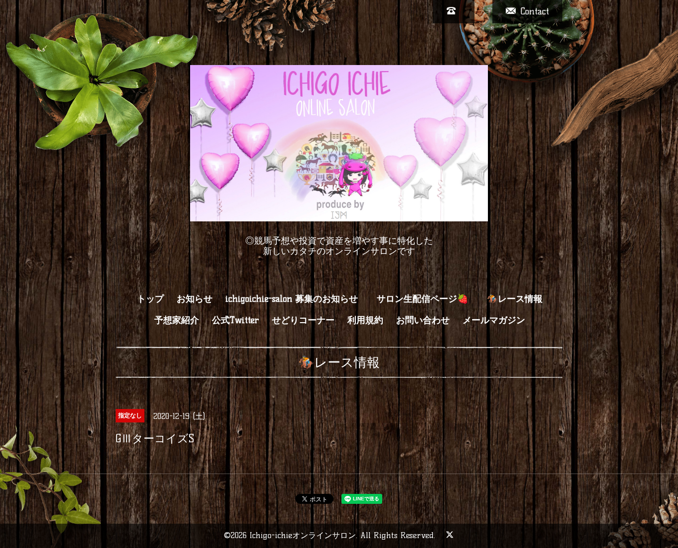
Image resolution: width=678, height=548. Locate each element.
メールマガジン (494, 320)
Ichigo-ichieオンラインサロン (303, 535)
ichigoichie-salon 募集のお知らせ (291, 298)
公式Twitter (235, 320)
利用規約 (365, 320)
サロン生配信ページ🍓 (427, 298)
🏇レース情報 (514, 298)
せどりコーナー (303, 320)
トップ (150, 298)
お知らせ (194, 298)
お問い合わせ (423, 320)
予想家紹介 (176, 320)
